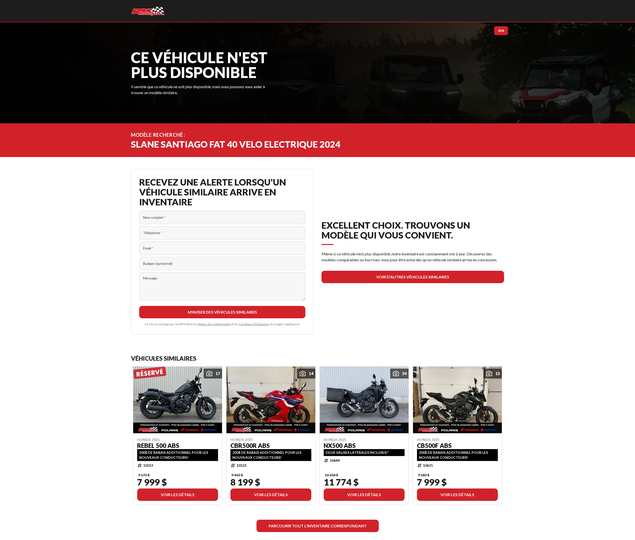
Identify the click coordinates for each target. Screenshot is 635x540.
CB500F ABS (434, 445)
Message (150, 278)
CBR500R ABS (250, 445)
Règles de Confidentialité (214, 324)
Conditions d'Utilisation (254, 324)
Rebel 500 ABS (158, 445)
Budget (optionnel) (157, 263)
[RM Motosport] (148, 11)
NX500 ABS (339, 445)
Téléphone (152, 233)
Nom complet (154, 217)
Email (148, 248)
